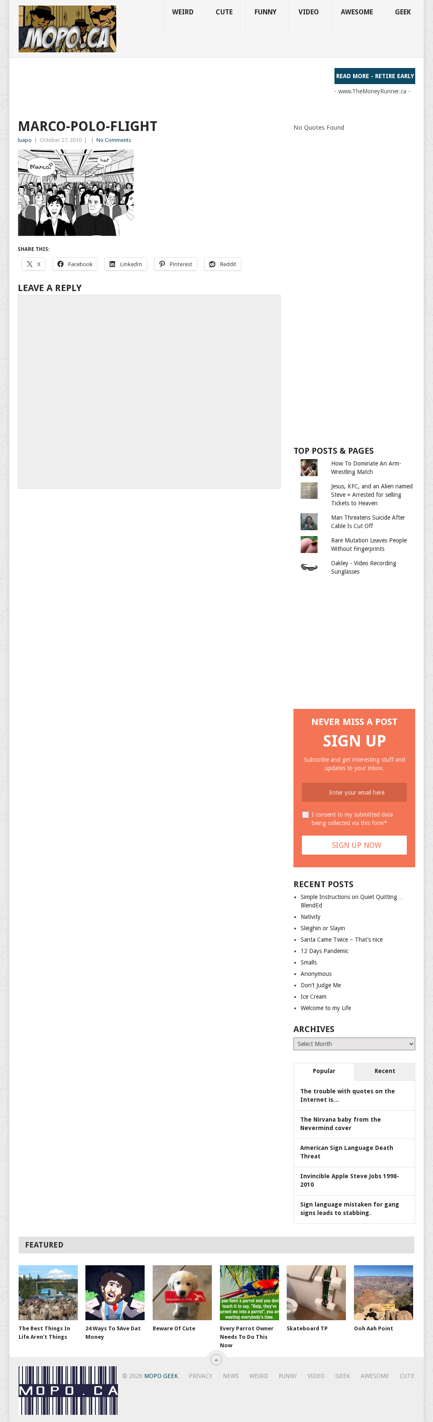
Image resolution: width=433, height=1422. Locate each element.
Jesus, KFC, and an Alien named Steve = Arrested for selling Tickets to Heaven (372, 495)
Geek (403, 12)
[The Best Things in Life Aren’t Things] (48, 1292)
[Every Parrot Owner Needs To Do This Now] (249, 1292)
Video (309, 12)
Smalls (309, 962)
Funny (266, 12)
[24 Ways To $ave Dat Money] (115, 1292)
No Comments (113, 140)
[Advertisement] (172, 87)
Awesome (357, 12)
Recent (385, 1071)
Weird (183, 12)
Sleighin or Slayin (323, 928)
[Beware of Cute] (182, 1292)
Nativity (311, 916)
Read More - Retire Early (375, 76)
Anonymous (316, 973)
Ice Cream (313, 996)
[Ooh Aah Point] (383, 1292)
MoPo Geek (161, 1376)
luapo (25, 140)
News (231, 1376)
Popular (324, 1071)
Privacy (200, 1376)
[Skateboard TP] (316, 1292)
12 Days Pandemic (324, 951)
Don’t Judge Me (321, 985)
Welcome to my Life (326, 1008)
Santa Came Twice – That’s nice (342, 939)
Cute (224, 12)
